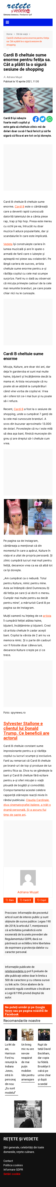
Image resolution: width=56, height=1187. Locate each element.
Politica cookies (13, 1165)
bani (11, 900)
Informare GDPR (13, 1169)
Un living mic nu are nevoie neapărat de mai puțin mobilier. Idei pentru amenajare (27, 1062)
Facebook (12, 1014)
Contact (8, 1160)
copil (43, 900)
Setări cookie (11, 1174)
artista (47, 615)
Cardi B (19, 206)
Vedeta (7, 244)
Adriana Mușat (14, 77)
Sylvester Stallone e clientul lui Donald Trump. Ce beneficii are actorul (26, 730)
